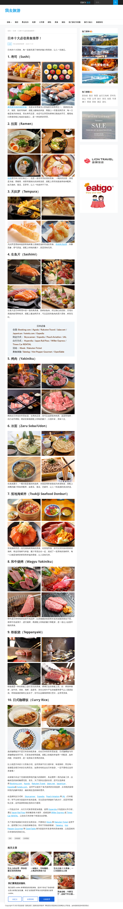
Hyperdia (29, 341)
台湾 (94, 99)
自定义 (14, 899)
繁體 (88, 2)
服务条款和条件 (38, 905)
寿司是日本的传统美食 (17, 107)
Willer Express (58, 341)
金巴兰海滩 (104, 95)
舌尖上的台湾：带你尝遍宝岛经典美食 (17, 869)
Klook (23, 348)
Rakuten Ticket (34, 348)
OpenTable (59, 352)
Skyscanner (30, 337)
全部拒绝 (30, 899)
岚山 (84, 99)
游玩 (104, 102)
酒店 (16, 22)
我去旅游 (12, 10)
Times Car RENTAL (22, 344)
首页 (9, 31)
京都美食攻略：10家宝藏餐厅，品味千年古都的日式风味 (63, 894)
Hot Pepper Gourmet (42, 352)
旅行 (99, 99)
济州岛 (113, 95)
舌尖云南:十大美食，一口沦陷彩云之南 (63, 869)
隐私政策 (28, 905)
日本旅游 (17, 838)
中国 (89, 99)
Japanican (18, 333)
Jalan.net (61, 330)
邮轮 (49, 22)
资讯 (104, 99)
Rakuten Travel (48, 330)
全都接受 (46, 899)
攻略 (8, 22)
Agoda (36, 330)
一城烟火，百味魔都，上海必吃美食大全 (40, 869)
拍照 (109, 99)
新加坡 (85, 95)
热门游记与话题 (74, 22)
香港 (89, 102)
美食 (56, 22)
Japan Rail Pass (42, 341)
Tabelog (26, 352)
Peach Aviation (54, 337)
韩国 (96, 95)
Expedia (40, 333)
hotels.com (29, 333)
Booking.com (24, 330)
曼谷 (91, 95)
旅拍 (63, 22)
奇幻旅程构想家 (18, 44)
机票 (34, 22)
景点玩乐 (25, 22)
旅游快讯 (99, 22)
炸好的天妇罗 (61, 244)
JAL (64, 337)
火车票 (41, 22)
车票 (114, 99)
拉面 (9, 178)
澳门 (84, 102)
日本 (14, 31)
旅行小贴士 (88, 22)
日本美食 (26, 838)
